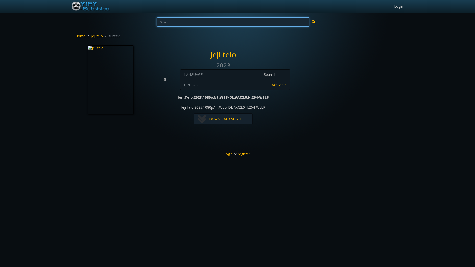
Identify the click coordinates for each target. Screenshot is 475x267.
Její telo (97, 36)
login (229, 154)
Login (398, 6)
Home (80, 36)
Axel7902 (279, 84)
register (244, 154)
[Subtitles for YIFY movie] (90, 6)
